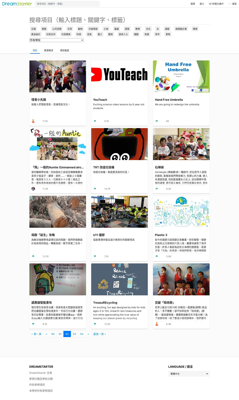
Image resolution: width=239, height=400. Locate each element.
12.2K (107, 324)
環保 (195, 28)
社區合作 (50, 34)
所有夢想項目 (37, 384)
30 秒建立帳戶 (216, 3)
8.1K (45, 324)
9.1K (106, 121)
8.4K (168, 324)
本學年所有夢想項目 (41, 390)
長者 (147, 34)
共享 (69, 28)
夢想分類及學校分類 (41, 378)
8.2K (168, 188)
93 (74, 334)
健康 (44, 28)
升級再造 (93, 28)
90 (53, 334)
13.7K (46, 256)
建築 (127, 28)
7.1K (106, 256)
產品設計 (35, 34)
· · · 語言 (232, 3)
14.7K (107, 188)
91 (60, 334)
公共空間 (56, 28)
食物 (168, 34)
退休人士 (123, 34)
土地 (106, 28)
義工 (100, 34)
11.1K (45, 121)
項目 (35, 50)
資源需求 (48, 50)
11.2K (45, 188)
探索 (193, 3)
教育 (137, 28)
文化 (148, 28)
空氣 (89, 34)
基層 (116, 28)
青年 (157, 34)
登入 (202, 3)
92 (67, 334)
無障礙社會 (181, 28)
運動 (136, 34)
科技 (79, 34)
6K (167, 121)
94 (81, 334)
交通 (33, 28)
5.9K (168, 256)
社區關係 (66, 34)
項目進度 (64, 50)
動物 (80, 28)
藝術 (110, 34)
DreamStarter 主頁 (40, 372)
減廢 (167, 28)
